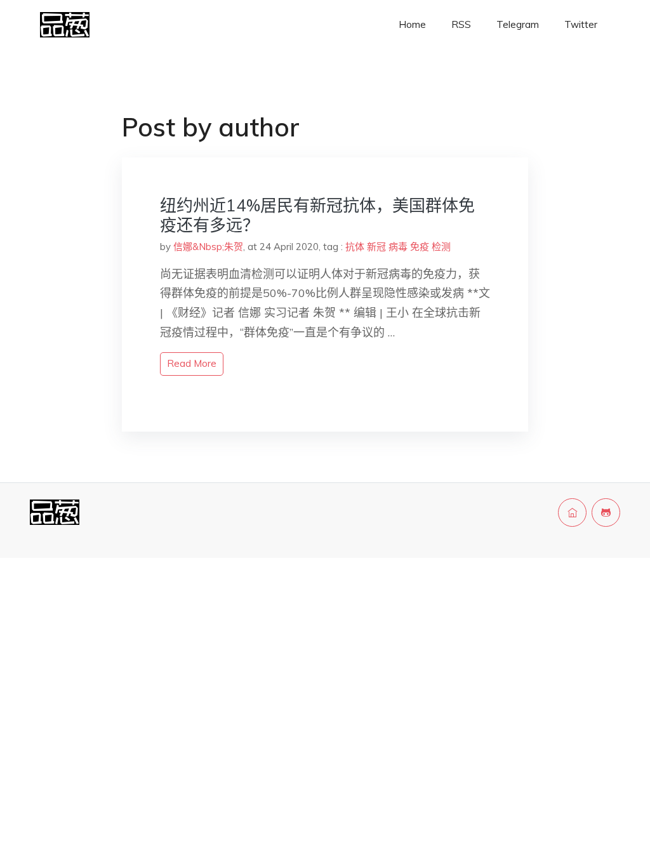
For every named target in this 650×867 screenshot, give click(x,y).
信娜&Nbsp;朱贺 (208, 247)
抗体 (354, 247)
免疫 (419, 247)
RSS (461, 24)
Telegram (517, 24)
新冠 (376, 247)
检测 (441, 247)
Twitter (580, 24)
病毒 (398, 247)
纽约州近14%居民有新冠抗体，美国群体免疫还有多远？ (317, 215)
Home (412, 24)
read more (191, 363)
